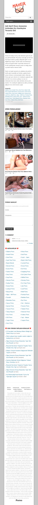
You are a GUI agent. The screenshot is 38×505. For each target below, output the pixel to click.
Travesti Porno (10, 309)
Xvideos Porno (14, 99)
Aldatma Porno (8, 90)
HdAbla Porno (21, 93)
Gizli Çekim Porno (26, 274)
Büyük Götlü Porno (26, 260)
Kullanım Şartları (25, 387)
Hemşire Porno (10, 280)
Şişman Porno (10, 306)
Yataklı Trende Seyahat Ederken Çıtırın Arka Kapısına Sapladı (21, 129)
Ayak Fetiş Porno (11, 260)
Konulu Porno (28, 93)
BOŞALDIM (11, 33)
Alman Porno (24, 251)
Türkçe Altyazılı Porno (17, 98)
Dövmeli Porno (10, 266)
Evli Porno (24, 268)
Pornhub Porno (28, 95)
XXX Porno (20, 99)
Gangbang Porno (25, 271)
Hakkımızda (16, 387)
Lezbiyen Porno (10, 289)
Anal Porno (24, 254)
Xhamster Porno (26, 98)
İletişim (9, 389)
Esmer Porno (28, 91)
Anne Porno (21, 90)
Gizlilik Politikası (17, 389)
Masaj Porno (9, 291)
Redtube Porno (25, 297)
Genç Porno (14, 93)
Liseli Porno (7, 95)
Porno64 (8, 297)
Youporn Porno (25, 320)
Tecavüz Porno (8, 98)
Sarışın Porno (16, 96)
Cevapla (31, 243)
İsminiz (7, 210)
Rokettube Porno (9, 96)
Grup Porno (9, 277)
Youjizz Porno (10, 320)
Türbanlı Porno (25, 309)
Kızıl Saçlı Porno (25, 283)
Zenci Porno (9, 323)
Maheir (9, 387)
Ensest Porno (21, 91)
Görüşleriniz (8, 215)
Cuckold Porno (25, 263)
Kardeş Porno (10, 283)
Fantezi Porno (8, 93)
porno (24, 402)
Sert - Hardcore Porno (25, 96)
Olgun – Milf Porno (11, 294)
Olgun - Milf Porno (21, 95)
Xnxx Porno (7, 99)
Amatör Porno (15, 90)
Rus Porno (24, 300)
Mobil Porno (13, 95)
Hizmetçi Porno (25, 280)
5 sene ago (17, 238)
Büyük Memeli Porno (13, 91)
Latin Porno (24, 286)
